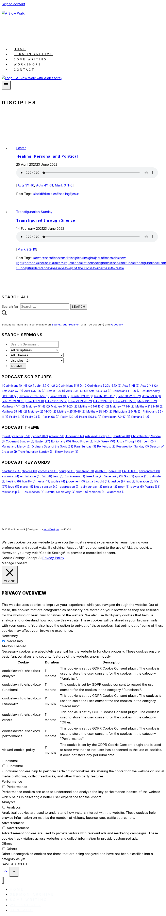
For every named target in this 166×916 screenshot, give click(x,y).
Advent (56, 436)
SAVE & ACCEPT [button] (15, 864)
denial (115, 471)
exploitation (30, 476)
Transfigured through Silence (45, 220)
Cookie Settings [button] (13, 558)
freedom (94, 476)
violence (97, 492)
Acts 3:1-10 (25, 185)
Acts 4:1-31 (44, 185)
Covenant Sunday (20, 441)
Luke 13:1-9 (35, 401)
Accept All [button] (34, 558)
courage (67, 471)
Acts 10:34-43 (100, 391)
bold (37, 194)
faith (47, 476)
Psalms (153, 486)
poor (124, 486)
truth (82, 492)
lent (130, 481)
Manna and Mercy (16, 446)
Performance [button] (12, 781)
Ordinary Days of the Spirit (52, 446)
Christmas (121, 436)
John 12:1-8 (151, 396)
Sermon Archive (33, 54)
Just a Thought (129, 441)
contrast (59, 258)
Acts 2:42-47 (12, 391)
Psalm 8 (16, 416)
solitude (125, 263)
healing (63, 194)
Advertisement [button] (13, 823)
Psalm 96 (51, 416)
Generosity (113, 476)
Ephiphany (61, 441)
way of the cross (79, 268)
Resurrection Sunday (132, 446)
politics (110, 486)
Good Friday (83, 441)
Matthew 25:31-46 (71, 411)
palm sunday (91, 486)
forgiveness (75, 476)
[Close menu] (3, 880)
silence (112, 263)
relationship (12, 492)
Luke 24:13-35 (124, 401)
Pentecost (106, 446)
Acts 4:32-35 (35, 391)
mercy (26, 486)
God (129, 476)
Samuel (53, 492)
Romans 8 (140, 416)
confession (48, 471)
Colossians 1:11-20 (127, 391)
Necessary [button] (10, 636)
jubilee (58, 481)
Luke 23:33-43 (80, 401)
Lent (150, 441)
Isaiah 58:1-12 (82, 396)
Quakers (56, 263)
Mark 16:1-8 (147, 401)
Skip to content (13, 4)
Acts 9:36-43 (77, 391)
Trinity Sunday (66, 451)
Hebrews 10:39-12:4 (34, 396)
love (13, 486)
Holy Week (105, 441)
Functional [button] (10, 761)
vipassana (56, 268)
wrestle (117, 268)
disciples (49, 194)
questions (72, 263)
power (137, 486)
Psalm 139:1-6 (90, 416)
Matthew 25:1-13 (14, 411)
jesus (74, 194)
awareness (42, 258)
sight (101, 263)
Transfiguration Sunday (34, 212)
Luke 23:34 (102, 401)
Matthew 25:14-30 (42, 411)
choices (29, 471)
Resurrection (34, 492)
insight (87, 258)
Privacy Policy (53, 558)
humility (29, 481)
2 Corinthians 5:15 (70, 385)
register (74, 324)
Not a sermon (46, 486)
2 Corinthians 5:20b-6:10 (103, 385)
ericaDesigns (51, 529)
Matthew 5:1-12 (38, 406)
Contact (24, 69)
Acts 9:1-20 (56, 391)
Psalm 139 (69, 416)
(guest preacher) (16, 436)
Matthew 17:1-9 (122, 406)
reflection (88, 263)
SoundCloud (59, 324)
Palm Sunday (85, 446)
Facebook (117, 324)
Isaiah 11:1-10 (60, 396)
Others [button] (7, 843)
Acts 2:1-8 (149, 385)
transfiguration (144, 263)
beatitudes (11, 471)
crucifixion (85, 471)
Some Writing (30, 59)
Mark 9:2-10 (26, 249)
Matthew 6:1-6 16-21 (93, 406)
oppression (70, 486)
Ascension (74, 436)
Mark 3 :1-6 (63, 185)
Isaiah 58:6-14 (105, 396)
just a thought (98, 481)
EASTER (130, 471)
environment (149, 471)
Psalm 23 (33, 416)
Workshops (27, 64)
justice (118, 481)
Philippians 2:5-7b (127, 411)
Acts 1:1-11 (130, 385)
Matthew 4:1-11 (13, 406)
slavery (68, 492)
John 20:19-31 (13, 401)
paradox (29, 263)
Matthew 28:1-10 (99, 411)
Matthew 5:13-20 (64, 406)
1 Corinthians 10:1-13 (17, 385)
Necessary (15, 641)
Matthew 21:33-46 (149, 406)
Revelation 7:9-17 (116, 416)
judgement (75, 481)
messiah (110, 258)
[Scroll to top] (6, 872)
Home (20, 49)
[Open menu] (6, 85)
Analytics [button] (9, 802)
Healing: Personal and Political (47, 156)
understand (37, 268)
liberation (144, 481)
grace (141, 476)
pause (43, 263)
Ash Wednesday (98, 436)
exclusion (10, 476)
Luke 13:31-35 (56, 401)
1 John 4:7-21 (44, 385)
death (101, 471)
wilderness (102, 268)
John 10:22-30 (129, 396)
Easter (21, 148)
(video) (39, 436)
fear (58, 476)
